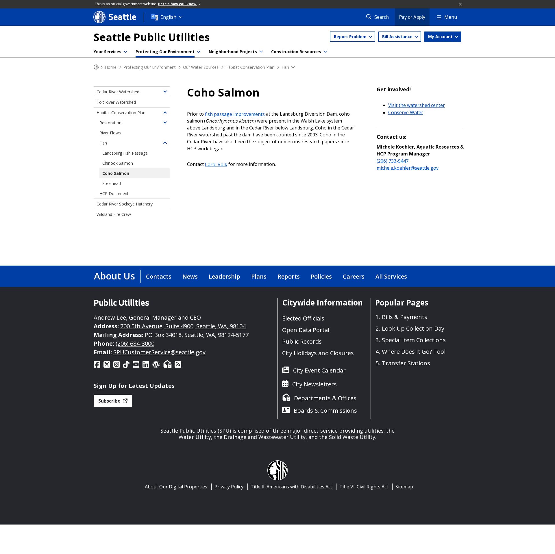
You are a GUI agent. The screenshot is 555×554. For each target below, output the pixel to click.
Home (110, 67)
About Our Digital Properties (176, 486)
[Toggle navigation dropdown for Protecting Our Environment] (198, 52)
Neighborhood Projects (233, 51)
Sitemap (404, 486)
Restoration (110, 122)
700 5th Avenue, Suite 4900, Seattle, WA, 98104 (183, 326)
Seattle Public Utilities (152, 37)
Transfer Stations (406, 363)
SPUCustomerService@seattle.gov (159, 352)
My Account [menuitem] (441, 36)
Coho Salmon (115, 173)
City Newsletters (314, 384)
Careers (354, 276)
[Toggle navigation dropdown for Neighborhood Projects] (261, 52)
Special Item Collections (414, 340)
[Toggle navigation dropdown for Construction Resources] (325, 52)
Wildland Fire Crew (114, 214)
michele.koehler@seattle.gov (408, 167)
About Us (114, 276)
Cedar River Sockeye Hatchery (125, 204)
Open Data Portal (305, 330)
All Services (391, 276)
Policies (321, 276)
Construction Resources (296, 51)
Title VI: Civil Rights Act (363, 486)
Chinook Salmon (117, 163)
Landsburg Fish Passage (125, 153)
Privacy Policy (228, 486)
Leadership (224, 276)
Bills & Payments (404, 317)
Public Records (302, 341)
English (168, 17)
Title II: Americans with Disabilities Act (291, 486)
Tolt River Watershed (116, 102)
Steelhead (111, 183)
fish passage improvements (235, 114)
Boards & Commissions (325, 410)
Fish (285, 67)
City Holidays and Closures (318, 353)
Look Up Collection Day (413, 328)
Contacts (158, 276)
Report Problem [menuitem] (351, 36)
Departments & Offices (325, 398)
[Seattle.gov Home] (96, 67)
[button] (460, 4)
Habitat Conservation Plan (249, 67)
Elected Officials (303, 318)
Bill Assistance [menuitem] (398, 36)
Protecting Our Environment (165, 51)
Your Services (107, 51)
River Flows (110, 133)
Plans (259, 276)
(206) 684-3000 (135, 343)
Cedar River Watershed (118, 92)
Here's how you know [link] (177, 3)
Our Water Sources (201, 67)
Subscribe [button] (110, 401)
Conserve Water (405, 112)
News (190, 276)
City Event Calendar (319, 370)
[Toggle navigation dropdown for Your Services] (125, 52)
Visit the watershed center (416, 105)
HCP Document (114, 193)
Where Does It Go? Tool (413, 351)
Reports (289, 276)
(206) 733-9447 (392, 161)
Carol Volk (216, 164)
